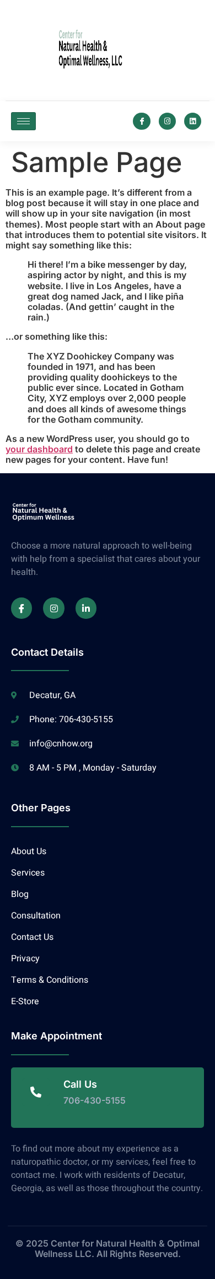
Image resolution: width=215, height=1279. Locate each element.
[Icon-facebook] (141, 121)
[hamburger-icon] (23, 121)
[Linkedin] (192, 121)
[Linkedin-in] (86, 607)
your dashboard (39, 449)
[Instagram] (167, 121)
